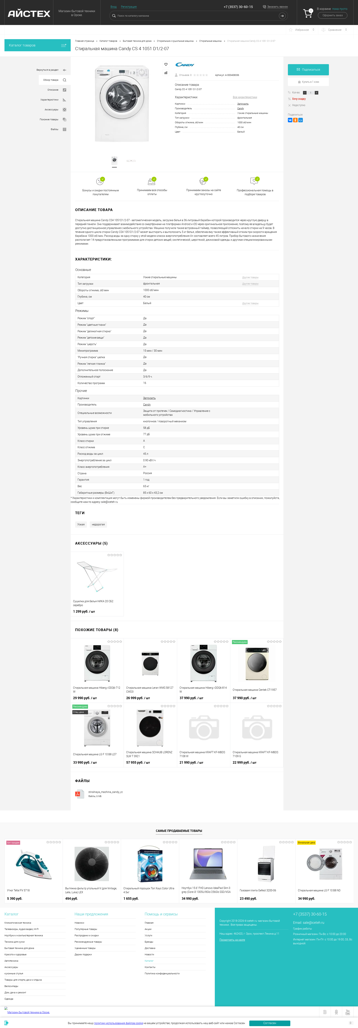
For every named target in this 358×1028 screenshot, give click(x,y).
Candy (240, 108)
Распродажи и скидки (87, 935)
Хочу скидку (299, 98)
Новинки (79, 922)
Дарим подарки (83, 954)
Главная (149, 922)
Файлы (54, 129)
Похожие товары (49, 119)
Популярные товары (86, 929)
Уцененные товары (85, 948)
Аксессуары (51, 109)
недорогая (98, 524)
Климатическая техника (17, 922)
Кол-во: (296, 92)
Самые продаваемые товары (179, 831)
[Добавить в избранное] (166, 64)
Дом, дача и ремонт (15, 992)
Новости (149, 954)
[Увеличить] (122, 104)
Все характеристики (245, 97)
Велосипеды (11, 986)
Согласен (269, 1023)
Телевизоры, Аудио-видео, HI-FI (21, 929)
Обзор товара (50, 79)
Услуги (148, 935)
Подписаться (311, 69)
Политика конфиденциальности (162, 973)
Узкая (81, 524)
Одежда (8, 998)
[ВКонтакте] (290, 120)
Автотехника (11, 960)
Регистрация (129, 6)
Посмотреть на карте (232, 939)
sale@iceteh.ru (313, 923)
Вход (114, 6)
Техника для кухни (14, 941)
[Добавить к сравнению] (166, 72)
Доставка (150, 948)
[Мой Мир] (300, 120)
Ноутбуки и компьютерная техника (23, 935)
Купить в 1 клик (310, 82)
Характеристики (49, 99)
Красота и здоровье (15, 954)
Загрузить (243, 103)
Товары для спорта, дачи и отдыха (23, 979)
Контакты (150, 967)
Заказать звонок (277, 6)
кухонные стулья (13, 973)
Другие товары (250, 277)
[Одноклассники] (295, 120)
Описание (53, 89)
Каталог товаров (22, 45)
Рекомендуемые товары (88, 941)
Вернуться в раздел (47, 69)
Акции (148, 929)
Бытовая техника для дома (19, 948)
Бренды (149, 941)
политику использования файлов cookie (118, 1023)
